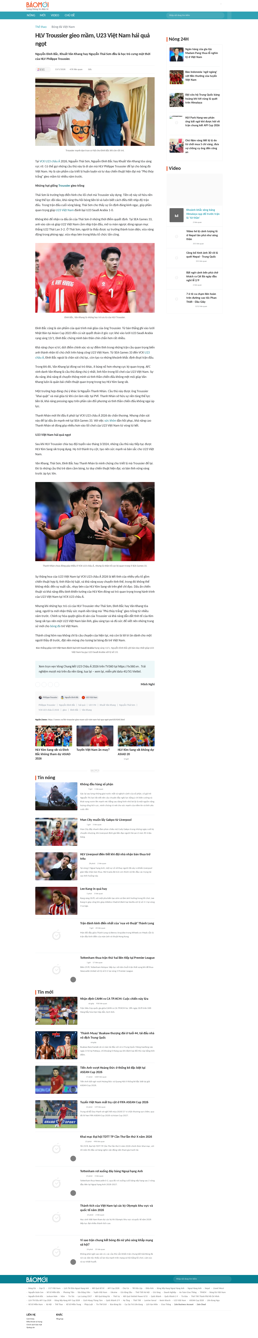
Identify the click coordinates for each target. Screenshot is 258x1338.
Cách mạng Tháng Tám (93, 1300)
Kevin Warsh (165, 1300)
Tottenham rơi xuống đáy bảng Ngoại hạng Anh (111, 1171)
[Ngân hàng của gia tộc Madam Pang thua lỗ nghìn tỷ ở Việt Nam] (177, 54)
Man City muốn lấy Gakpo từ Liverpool (105, 820)
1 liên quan (98, 789)
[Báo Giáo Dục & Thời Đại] (82, 1077)
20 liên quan (100, 928)
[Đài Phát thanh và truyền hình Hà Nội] (190, 261)
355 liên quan (198, 244)
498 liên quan (99, 1142)
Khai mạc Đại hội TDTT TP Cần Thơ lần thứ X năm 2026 (116, 1137)
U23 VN (92, 705)
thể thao (59, 1305)
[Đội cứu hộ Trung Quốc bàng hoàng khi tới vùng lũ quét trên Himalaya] (177, 100)
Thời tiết (137, 1300)
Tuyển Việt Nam (100, 1292)
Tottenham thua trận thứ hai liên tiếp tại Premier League (117, 958)
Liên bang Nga (213, 1300)
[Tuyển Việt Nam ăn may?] (95, 736)
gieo (65, 710)
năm (63, 1296)
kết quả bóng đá (102, 1296)
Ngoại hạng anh (194, 1288)
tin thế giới (101, 1305)
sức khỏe (110, 420)
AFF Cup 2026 (113, 1288)
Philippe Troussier (50, 697)
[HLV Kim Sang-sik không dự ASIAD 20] (136, 736)
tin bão (184, 1296)
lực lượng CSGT (85, 1296)
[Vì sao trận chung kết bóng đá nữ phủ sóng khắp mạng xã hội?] (56, 1252)
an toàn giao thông (188, 1292)
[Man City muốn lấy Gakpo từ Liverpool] (56, 832)
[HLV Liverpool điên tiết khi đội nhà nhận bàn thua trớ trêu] (56, 866)
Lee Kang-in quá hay (93, 889)
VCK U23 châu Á (50, 161)
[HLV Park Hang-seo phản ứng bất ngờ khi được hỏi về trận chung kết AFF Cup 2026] (177, 123)
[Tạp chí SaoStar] (83, 928)
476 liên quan (76, 69)
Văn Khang (87, 710)
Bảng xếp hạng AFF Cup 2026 (67, 1300)
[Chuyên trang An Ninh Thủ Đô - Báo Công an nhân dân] (120, 759)
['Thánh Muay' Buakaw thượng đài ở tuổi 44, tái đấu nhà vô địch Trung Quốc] (56, 1045)
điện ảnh (150, 1288)
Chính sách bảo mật (34, 1325)
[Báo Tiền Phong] (83, 864)
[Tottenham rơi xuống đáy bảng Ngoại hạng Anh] (56, 1183)
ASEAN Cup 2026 (196, 1300)
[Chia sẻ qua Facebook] (37, 684)
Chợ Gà (126, 1288)
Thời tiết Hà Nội (142, 1292)
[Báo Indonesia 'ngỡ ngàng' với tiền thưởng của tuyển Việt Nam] (177, 77)
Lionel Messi (218, 1288)
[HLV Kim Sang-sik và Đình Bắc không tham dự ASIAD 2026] (53, 736)
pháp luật (88, 1305)
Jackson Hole (52, 1296)
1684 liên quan (101, 1077)
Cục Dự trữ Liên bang (134, 1305)
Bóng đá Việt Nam (63, 27)
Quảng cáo (31, 1328)
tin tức (71, 1296)
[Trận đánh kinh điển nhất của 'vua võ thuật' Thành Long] (56, 935)
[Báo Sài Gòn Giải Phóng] (189, 307)
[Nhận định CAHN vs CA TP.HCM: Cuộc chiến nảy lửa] (56, 1011)
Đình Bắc (74, 710)
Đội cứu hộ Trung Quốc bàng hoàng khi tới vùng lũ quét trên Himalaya (202, 98)
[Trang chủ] (37, 6)
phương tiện (68, 1292)
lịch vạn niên (152, 1305)
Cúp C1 (42, 1288)
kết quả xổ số (98, 1288)
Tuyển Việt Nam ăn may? (93, 750)
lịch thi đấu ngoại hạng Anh (76, 1288)
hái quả (81, 705)
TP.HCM (203, 1292)
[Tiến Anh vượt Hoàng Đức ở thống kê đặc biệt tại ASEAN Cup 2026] (56, 1080)
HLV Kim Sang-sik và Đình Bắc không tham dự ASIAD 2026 (52, 754)
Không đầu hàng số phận (96, 784)
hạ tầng (126, 1300)
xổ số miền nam (35, 1305)
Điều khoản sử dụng (34, 1322)
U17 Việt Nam (54, 1288)
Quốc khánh (156, 1296)
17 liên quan (97, 963)
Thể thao (41, 27)
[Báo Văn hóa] (38, 763)
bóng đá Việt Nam (218, 1292)
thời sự (116, 1296)
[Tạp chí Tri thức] (41, 69)
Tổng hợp (59, 1319)
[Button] (229, 15)
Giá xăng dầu (126, 1292)
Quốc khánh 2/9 (113, 1300)
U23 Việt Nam (65, 210)
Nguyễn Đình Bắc (71, 697)
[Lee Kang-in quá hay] (56, 901)
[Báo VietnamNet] (83, 1004)
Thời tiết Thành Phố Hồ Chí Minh (205, 1296)
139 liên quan (100, 1107)
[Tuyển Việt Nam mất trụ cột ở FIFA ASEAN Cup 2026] (56, 1114)
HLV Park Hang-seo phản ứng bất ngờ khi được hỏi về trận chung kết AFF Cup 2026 (202, 121)
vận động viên (84, 1292)
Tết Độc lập (137, 1288)
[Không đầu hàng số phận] (56, 796)
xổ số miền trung (73, 1305)
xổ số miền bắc (53, 1292)
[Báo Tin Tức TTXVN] (82, 1215)
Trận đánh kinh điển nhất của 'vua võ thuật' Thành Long (117, 923)
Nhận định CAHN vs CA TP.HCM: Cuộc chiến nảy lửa (114, 999)
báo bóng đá (115, 1305)
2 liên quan (101, 864)
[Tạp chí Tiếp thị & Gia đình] (81, 1142)
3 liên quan (97, 825)
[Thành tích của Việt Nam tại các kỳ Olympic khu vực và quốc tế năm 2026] (56, 1218)
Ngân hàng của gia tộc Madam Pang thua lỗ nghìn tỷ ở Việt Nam (201, 53)
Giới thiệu (30, 1319)
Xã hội (49, 1305)
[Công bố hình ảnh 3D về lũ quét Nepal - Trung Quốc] (177, 258)
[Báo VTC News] (84, 1043)
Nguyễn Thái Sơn (127, 705)
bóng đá (55, 626)
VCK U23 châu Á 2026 (49, 710)
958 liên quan (101, 1004)
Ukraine (114, 1292)
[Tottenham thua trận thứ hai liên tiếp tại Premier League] (56, 970)
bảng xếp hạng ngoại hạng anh (170, 1288)
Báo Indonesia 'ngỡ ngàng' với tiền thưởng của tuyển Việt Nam (201, 76)
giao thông (166, 1305)
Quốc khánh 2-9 (171, 1296)
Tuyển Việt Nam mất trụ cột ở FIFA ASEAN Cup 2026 (114, 1102)
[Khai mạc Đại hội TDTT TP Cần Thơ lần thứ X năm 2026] (56, 1149)
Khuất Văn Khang (108, 705)
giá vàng (157, 1292)
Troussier (64, 186)
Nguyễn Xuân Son (35, 1292)
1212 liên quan (201, 306)
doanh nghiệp (170, 1292)
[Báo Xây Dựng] (189, 130)
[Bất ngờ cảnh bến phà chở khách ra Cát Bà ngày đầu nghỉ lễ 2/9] (177, 278)
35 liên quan (100, 1249)
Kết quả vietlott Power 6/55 (135, 1296)
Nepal (207, 1288)
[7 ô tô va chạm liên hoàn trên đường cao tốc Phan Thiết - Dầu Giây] (177, 299)
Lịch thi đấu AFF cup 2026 (39, 1300)
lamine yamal (150, 1300)
